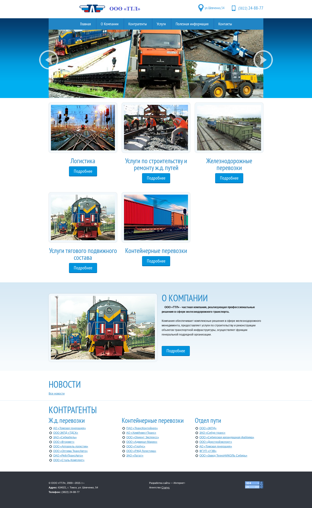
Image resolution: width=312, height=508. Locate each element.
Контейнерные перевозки (156, 250)
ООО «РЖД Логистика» (141, 451)
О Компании (110, 23)
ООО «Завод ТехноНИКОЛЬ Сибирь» (223, 455)
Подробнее (83, 171)
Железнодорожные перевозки (229, 164)
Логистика (83, 160)
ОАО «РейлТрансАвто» (68, 455)
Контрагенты (137, 23)
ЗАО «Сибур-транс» (212, 432)
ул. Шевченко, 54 (215, 8)
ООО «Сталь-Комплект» (69, 460)
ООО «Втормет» (63, 442)
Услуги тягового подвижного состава (83, 254)
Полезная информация (192, 23)
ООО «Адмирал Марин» (141, 442)
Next (263, 60)
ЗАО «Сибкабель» (65, 437)
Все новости (57, 393)
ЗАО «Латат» (134, 455)
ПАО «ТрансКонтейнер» (142, 428)
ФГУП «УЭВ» (208, 451)
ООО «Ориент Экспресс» (142, 437)
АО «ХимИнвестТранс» (141, 432)
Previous (48, 60)
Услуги (161, 23)
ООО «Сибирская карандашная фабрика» (226, 437)
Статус (165, 487)
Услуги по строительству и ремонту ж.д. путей (156, 164)
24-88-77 (250, 8)
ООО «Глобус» (135, 446)
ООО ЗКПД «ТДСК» (65, 432)
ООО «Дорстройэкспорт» (215, 442)
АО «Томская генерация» (69, 428)
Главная (85, 23)
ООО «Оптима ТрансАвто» (70, 451)
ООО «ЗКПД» (208, 428)
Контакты (225, 23)
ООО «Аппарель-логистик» (70, 446)
